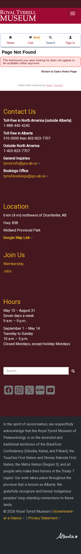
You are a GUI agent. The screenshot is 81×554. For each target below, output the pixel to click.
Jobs (7, 271)
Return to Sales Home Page (59, 71)
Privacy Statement (43, 518)
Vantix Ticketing (54, 85)
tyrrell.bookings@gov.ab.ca (24, 176)
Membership (13, 264)
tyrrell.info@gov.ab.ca (20, 163)
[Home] (18, 16)
